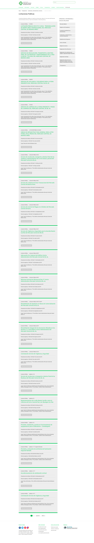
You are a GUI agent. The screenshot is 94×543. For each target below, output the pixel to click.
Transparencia (24, 10)
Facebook (20, 528)
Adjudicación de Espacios (65, 39)
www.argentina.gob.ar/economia (43, 532)
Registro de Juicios (63, 45)
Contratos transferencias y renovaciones (65, 31)
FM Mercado (67, 7)
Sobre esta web (53, 530)
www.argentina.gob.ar (42, 528)
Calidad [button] (37, 7)
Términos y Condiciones (55, 528)
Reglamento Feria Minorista (65, 49)
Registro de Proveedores (65, 27)
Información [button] (27, 7)
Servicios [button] (32, 7)
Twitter (22, 528)
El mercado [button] (21, 7)
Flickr (28, 528)
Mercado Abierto (63, 24)
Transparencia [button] (47, 7)
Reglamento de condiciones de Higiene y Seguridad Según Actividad (67, 53)
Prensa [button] (41, 7)
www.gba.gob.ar (41, 531)
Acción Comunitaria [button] (60, 7)
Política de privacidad (54, 527)
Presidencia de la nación (42, 526)
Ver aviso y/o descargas (26, 43)
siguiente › (38, 515)
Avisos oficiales (63, 42)
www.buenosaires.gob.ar (42, 529)
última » (43, 515)
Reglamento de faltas (64, 56)
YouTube (25, 528)
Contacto (53, 7)
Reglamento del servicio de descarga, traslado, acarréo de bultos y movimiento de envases (66, 61)
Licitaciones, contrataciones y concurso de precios (37, 10)
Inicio (20, 10)
